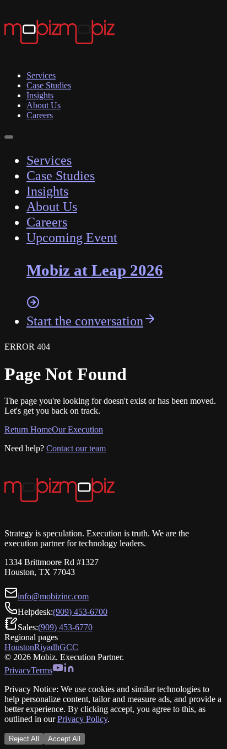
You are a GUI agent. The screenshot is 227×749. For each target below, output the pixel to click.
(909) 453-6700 (80, 611)
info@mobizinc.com (53, 596)
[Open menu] (8, 137)
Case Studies (48, 85)
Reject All (24, 739)
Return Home (28, 429)
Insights (39, 95)
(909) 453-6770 (65, 627)
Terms (41, 670)
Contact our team (76, 448)
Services (41, 75)
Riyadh (47, 647)
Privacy (17, 670)
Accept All (64, 739)
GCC (69, 647)
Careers (39, 115)
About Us (43, 105)
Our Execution (77, 429)
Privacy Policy (82, 719)
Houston (19, 647)
